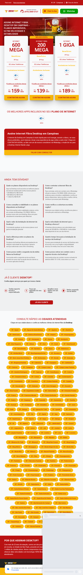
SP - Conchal (49, 377)
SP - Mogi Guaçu (69, 442)
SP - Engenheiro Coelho (31, 391)
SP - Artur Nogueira (14, 344)
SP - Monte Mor (17, 451)
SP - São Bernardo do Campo (40, 503)
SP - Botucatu (68, 358)
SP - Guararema (56, 400)
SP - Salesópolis (33, 484)
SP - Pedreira (11, 465)
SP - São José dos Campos (45, 508)
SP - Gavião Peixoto (68, 395)
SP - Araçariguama (67, 334)
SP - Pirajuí (16, 470)
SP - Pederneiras (66, 461)
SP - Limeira (32, 433)
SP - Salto (48, 484)
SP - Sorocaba (20, 517)
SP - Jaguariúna (16, 428)
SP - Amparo (51, 334)
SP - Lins (58, 433)
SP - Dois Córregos (49, 386)
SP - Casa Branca (53, 372)
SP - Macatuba (20, 437)
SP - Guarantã (40, 400)
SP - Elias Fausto (12, 391)
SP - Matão (63, 437)
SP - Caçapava (51, 363)
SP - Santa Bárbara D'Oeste (20, 489)
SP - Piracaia (55, 465)
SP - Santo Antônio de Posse (66, 498)
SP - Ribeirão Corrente (48, 479)
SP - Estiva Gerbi (50, 391)
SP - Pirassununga (31, 470)
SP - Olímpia (47, 456)
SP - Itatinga (56, 419)
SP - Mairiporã (35, 437)
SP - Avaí (43, 344)
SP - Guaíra (11, 400)
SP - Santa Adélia (62, 484)
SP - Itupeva (24, 423)
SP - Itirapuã (70, 419)
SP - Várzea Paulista (33, 526)
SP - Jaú (43, 428)
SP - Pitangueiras (65, 470)
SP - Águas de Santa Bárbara (33, 330)
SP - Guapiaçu (25, 400)
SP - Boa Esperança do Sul (36, 353)
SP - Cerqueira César (19, 377)
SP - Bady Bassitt (69, 344)
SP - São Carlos (60, 503)
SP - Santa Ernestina (23, 493)
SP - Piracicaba (71, 465)
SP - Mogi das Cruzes (51, 442)
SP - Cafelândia (67, 363)
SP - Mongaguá (31, 447)
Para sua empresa (19, 2)
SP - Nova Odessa (19, 456)
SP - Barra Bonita (20, 348)
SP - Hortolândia (57, 405)
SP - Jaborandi (38, 423)
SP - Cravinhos (33, 381)
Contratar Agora (16, 97)
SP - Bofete (69, 353)
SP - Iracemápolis (16, 414)
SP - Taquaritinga (13, 522)
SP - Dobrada (33, 386)
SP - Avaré (54, 344)
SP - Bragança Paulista (18, 363)
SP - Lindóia (45, 433)
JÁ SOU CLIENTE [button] (41, 302)
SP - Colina (35, 377)
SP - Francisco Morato (28, 395)
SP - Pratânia (49, 475)
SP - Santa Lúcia (60, 493)
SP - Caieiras (13, 367)
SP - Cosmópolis (16, 381)
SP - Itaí (30, 414)
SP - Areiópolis (63, 339)
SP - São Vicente (33, 512)
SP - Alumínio (67, 330)
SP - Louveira (71, 433)
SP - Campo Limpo (44, 367)
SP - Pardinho (15, 461)
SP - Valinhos (16, 526)
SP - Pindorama (40, 465)
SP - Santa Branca (40, 489)
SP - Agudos (53, 330)
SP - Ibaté (10, 409)
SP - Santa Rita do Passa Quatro (17, 498)
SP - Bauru (49, 348)
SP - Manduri (50, 437)
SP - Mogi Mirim (14, 447)
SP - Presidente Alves (66, 475)
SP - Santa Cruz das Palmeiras (62, 489)
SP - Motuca (31, 451)
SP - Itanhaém (67, 414)
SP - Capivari (37, 372)
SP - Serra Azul (49, 512)
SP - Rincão (18, 484)
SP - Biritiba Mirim (16, 353)
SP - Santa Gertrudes (43, 493)
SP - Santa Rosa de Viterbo (42, 498)
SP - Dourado (66, 386)
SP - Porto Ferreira (16, 475)
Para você (8, 2)
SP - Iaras (72, 405)
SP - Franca (12, 395)
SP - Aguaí (15, 330)
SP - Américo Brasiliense (33, 334)
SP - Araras (48, 339)
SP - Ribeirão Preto (67, 479)
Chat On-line (52, 11)
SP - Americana (15, 334)
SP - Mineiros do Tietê (16, 442)
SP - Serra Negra (65, 512)
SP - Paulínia (51, 461)
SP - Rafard (12, 479)
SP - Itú (12, 423)
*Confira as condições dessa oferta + (16, 85)
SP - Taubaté (29, 522)
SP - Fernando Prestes (69, 391)
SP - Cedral (68, 372)
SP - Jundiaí (56, 428)
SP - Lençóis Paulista (15, 433)
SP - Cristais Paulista (50, 381)
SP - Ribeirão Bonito (28, 479)
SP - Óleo (34, 456)
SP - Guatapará (26, 405)
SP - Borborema (40, 358)
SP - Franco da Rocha (49, 395)
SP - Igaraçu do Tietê (40, 409)
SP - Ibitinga (23, 409)
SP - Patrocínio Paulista (33, 461)
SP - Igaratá (56, 409)
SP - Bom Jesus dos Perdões (19, 358)
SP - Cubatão (67, 381)
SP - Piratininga (48, 470)
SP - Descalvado (17, 386)
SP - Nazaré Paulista (47, 451)
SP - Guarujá (12, 405)
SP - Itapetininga (14, 419)
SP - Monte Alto (69, 447)
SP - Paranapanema (63, 456)
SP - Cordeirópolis (65, 377)
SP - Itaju (55, 414)
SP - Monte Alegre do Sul (50, 447)
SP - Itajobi (42, 414)
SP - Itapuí (43, 419)
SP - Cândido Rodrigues (19, 372)
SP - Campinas (28, 367)
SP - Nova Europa (66, 451)
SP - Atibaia (30, 344)
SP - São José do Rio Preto (21, 508)
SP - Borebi (55, 358)
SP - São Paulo (17, 512)
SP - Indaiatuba (71, 409)
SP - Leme (68, 428)
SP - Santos (21, 503)
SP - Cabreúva (36, 363)
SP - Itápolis (30, 419)
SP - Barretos (35, 348)
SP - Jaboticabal (54, 423)
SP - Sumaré (34, 517)
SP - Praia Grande (33, 475)
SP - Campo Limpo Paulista (65, 367)
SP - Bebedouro (63, 348)
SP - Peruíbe (26, 465)
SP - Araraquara (34, 339)
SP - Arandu (19, 339)
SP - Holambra (42, 405)
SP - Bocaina (55, 353)
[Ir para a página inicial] (11, 11)
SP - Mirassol (33, 442)
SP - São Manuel (65, 508)
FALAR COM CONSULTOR (41, 152)
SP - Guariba (71, 400)
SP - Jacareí (69, 423)
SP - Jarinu (31, 428)
